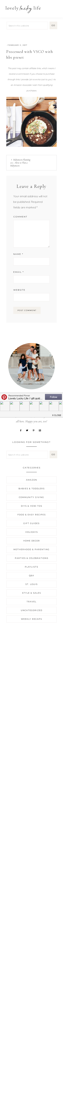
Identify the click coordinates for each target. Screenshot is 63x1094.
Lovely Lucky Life (23, 9)
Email (18, 272)
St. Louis (31, 584)
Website (19, 290)
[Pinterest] (35, 430)
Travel (31, 601)
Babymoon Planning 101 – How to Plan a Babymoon (20, 162)
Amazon (31, 480)
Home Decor (31, 541)
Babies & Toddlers (32, 488)
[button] (56, 7)
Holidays (31, 532)
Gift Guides (31, 523)
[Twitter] (28, 430)
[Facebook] (22, 430)
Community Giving (31, 497)
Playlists (31, 567)
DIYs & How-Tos (31, 506)
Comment (20, 216)
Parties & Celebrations (31, 558)
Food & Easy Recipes (32, 514)
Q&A (31, 575)
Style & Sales (31, 593)
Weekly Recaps (31, 619)
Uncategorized (31, 610)
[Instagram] (41, 430)
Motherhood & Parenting (31, 549)
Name (18, 254)
